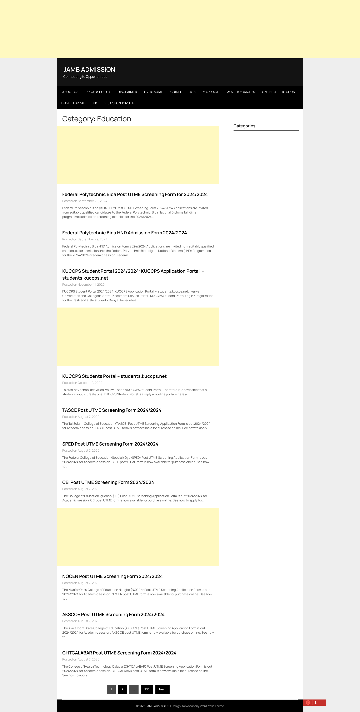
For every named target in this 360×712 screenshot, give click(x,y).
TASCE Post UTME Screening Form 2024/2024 (111, 410)
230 (147, 689)
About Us (70, 92)
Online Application (278, 92)
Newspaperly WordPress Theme (203, 706)
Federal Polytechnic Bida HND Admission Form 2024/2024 (124, 233)
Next (162, 689)
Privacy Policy (98, 92)
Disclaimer (127, 92)
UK (95, 103)
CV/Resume (153, 92)
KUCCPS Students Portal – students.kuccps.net (114, 376)
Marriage (211, 92)
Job (193, 92)
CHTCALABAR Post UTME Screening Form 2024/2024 (119, 653)
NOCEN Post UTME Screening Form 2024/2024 (112, 576)
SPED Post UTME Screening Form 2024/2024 (110, 444)
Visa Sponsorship (119, 103)
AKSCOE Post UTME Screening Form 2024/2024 (113, 614)
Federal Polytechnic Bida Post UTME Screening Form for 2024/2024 (135, 194)
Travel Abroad (73, 103)
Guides (176, 92)
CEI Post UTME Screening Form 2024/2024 (108, 482)
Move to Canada (240, 92)
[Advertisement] (180, 29)
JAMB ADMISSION (89, 69)
